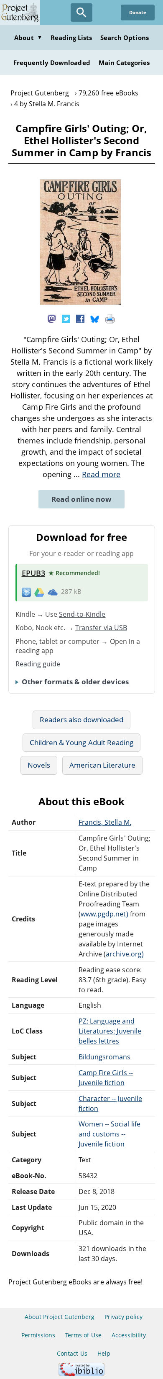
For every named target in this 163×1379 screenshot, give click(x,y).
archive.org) (124, 954)
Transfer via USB (101, 627)
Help (103, 1353)
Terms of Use (83, 1335)
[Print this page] (110, 318)
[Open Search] (81, 12)
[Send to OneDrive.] (53, 591)
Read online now (81, 499)
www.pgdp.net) (104, 913)
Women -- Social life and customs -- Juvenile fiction (109, 1134)
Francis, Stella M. (105, 822)
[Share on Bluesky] (94, 318)
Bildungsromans (105, 1056)
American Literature (102, 765)
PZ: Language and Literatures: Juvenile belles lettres (110, 1031)
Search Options (124, 37)
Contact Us (72, 1353)
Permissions (38, 1335)
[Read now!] (80, 302)
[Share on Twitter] (66, 318)
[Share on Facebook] (80, 318)
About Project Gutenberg (59, 1317)
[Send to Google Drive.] (39, 592)
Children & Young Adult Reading (81, 742)
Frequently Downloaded (51, 62)
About (28, 37)
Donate (137, 12)
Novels (39, 765)
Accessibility (129, 1335)
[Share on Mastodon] (52, 318)
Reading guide (38, 663)
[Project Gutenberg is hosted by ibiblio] (81, 1374)
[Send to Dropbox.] (26, 592)
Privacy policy (123, 1317)
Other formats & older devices (75, 681)
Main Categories (124, 62)
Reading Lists (71, 37)
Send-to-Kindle (82, 614)
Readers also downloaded (82, 719)
